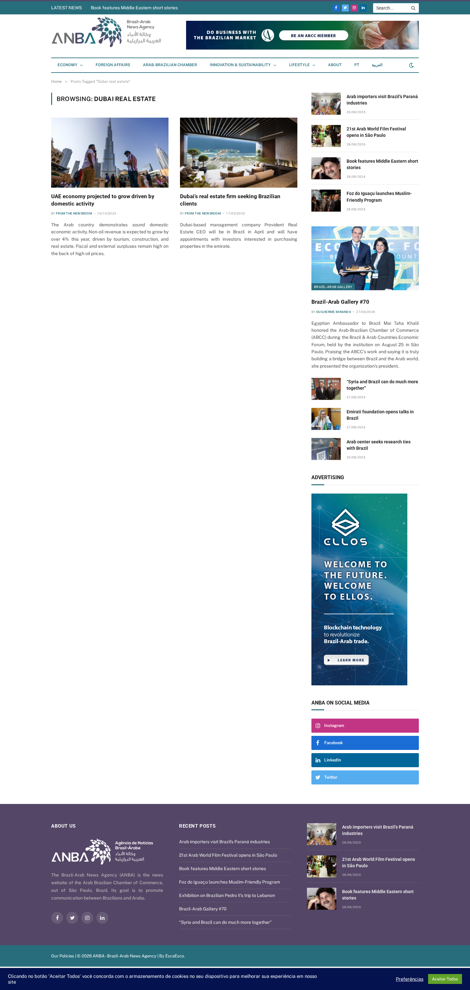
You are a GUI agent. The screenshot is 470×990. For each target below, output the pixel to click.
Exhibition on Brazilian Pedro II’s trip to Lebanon (227, 895)
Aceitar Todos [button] (445, 979)
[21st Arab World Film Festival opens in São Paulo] (326, 136)
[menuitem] (356, 65)
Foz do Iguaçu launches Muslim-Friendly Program (379, 196)
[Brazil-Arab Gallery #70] (365, 258)
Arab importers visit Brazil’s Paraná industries (382, 99)
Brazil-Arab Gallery (333, 287)
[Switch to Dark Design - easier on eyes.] (411, 65)
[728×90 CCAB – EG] (302, 48)
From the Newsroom (74, 213)
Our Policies (62, 956)
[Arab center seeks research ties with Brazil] (326, 449)
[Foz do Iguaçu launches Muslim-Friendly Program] (326, 201)
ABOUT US (63, 826)
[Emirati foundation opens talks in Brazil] (326, 419)
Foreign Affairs (113, 65)
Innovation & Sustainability (240, 65)
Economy (67, 65)
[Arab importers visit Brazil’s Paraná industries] (326, 104)
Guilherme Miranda (333, 312)
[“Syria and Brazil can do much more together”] (326, 389)
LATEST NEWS (66, 7)
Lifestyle (299, 65)
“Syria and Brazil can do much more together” (382, 385)
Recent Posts (197, 826)
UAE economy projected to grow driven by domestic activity (102, 200)
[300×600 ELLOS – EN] (365, 589)
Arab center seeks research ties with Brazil (379, 445)
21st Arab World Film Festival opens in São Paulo (376, 132)
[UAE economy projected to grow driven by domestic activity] (109, 152)
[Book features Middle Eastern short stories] (326, 168)
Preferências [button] (409, 979)
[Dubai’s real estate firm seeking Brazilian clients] (238, 152)
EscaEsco (174, 956)
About (334, 65)
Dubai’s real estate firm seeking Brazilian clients (230, 200)
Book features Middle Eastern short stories (134, 7)
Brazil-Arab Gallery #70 (340, 302)
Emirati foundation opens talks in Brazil (380, 415)
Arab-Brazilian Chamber (170, 65)
